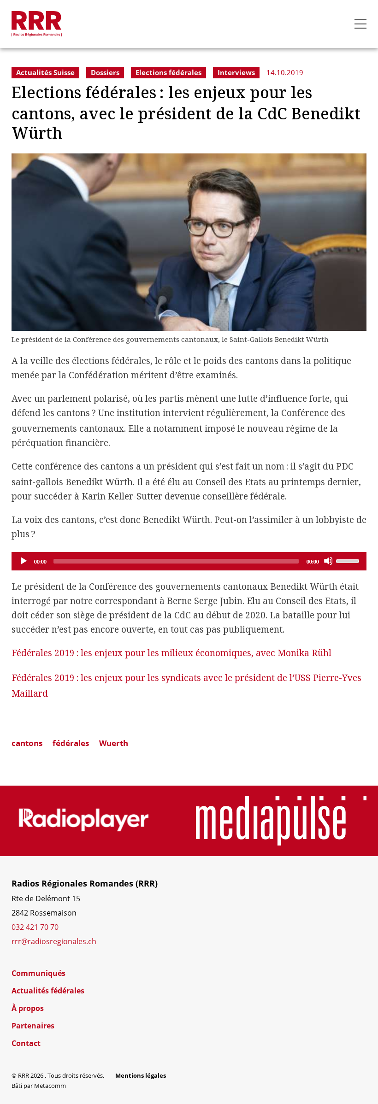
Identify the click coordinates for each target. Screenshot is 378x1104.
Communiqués (38, 973)
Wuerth (113, 743)
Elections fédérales (168, 72)
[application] (189, 561)
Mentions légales (140, 1075)
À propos (28, 1008)
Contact (26, 1043)
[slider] (349, 560)
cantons (27, 743)
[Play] (23, 561)
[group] (84, 821)
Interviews (236, 72)
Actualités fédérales (48, 991)
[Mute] (328, 561)
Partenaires (33, 1026)
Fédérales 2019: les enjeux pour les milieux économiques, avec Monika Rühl (171, 653)
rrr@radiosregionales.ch (54, 941)
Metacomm (50, 1085)
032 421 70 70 (35, 927)
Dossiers (105, 72)
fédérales (71, 743)
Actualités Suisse (45, 72)
